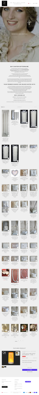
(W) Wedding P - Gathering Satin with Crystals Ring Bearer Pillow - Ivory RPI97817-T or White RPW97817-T (5, 194)
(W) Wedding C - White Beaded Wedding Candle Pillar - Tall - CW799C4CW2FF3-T (33, 130)
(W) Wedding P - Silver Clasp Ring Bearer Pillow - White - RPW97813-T (5, 214)
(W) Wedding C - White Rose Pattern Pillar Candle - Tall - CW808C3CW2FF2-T (15, 164)
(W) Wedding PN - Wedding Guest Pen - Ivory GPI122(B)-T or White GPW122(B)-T (5, 233)
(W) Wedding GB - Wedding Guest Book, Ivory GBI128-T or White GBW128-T (33, 250)
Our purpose (16, 382)
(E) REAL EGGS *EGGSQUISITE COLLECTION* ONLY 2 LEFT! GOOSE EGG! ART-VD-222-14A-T (33, 334)
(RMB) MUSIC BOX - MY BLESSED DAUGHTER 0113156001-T (5, 278)
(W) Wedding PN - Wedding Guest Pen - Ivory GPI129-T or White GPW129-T (24, 237)
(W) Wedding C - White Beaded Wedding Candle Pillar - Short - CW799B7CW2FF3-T (24, 125)
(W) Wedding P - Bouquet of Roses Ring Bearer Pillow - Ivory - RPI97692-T (24, 178)
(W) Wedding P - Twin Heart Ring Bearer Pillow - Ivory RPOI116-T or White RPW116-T (24, 209)
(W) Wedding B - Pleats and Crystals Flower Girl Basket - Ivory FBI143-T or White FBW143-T (14, 301)
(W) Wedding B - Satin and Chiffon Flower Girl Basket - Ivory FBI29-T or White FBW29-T (24, 301)
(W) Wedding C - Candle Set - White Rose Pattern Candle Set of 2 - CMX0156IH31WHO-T (14, 123)
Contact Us (16, 381)
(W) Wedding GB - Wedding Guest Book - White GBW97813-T (14, 250)
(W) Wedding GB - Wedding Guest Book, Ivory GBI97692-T (5, 263)
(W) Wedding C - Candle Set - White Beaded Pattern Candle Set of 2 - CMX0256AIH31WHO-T (5, 139)
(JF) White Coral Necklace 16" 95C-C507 (15, 284)
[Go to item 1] (3, 367)
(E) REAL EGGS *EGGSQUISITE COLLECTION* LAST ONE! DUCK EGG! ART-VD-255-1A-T (5, 335)
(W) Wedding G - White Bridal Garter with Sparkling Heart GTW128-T (33, 150)
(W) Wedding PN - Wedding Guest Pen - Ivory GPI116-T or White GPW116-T (33, 215)
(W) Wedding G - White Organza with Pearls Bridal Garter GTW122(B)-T (5, 175)
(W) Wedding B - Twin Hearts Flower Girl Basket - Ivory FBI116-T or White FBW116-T (33, 316)
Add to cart (30, 367)
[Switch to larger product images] (1, 107)
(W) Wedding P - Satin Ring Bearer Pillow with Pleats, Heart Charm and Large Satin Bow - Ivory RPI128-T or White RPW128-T (24, 194)
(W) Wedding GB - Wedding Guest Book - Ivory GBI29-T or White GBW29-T (5, 250)
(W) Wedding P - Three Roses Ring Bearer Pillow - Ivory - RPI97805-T (14, 210)
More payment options (29, 371)
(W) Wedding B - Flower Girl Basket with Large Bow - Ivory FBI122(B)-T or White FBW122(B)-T (33, 281)
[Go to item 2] (5, 366)
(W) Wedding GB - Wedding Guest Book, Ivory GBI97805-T (14, 263)
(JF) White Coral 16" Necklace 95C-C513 (24, 280)
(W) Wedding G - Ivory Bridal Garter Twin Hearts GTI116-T (24, 150)
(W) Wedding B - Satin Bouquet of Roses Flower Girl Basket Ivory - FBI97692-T (33, 298)
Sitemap (16, 389)
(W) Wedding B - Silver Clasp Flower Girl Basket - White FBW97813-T (5, 314)
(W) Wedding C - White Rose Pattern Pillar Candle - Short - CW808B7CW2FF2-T (5, 161)
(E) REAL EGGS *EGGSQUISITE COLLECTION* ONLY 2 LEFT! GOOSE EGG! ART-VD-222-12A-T (24, 335)
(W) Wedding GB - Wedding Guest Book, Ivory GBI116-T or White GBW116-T (24, 251)
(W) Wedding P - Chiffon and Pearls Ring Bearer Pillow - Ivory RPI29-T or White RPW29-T (33, 179)
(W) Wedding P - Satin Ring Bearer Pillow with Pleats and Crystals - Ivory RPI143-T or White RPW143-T (14, 194)
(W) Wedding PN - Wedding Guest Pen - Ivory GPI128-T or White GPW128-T (14, 237)
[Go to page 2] (23, 340)
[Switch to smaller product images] (2, 107)
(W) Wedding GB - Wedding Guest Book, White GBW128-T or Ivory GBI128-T (33, 263)
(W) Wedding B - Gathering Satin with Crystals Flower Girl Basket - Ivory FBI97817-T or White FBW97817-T (5, 298)
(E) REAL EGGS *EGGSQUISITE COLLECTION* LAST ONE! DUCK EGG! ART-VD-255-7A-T (14, 335)
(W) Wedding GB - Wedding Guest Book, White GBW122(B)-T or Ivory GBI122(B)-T (24, 263)
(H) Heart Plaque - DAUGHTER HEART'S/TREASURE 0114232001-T (15, 179)
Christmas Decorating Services (18, 388)
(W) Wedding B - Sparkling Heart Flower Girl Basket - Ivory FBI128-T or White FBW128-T (14, 318)
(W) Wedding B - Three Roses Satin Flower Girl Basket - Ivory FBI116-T (24, 315)
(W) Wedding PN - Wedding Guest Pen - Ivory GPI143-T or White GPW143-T (33, 236)
